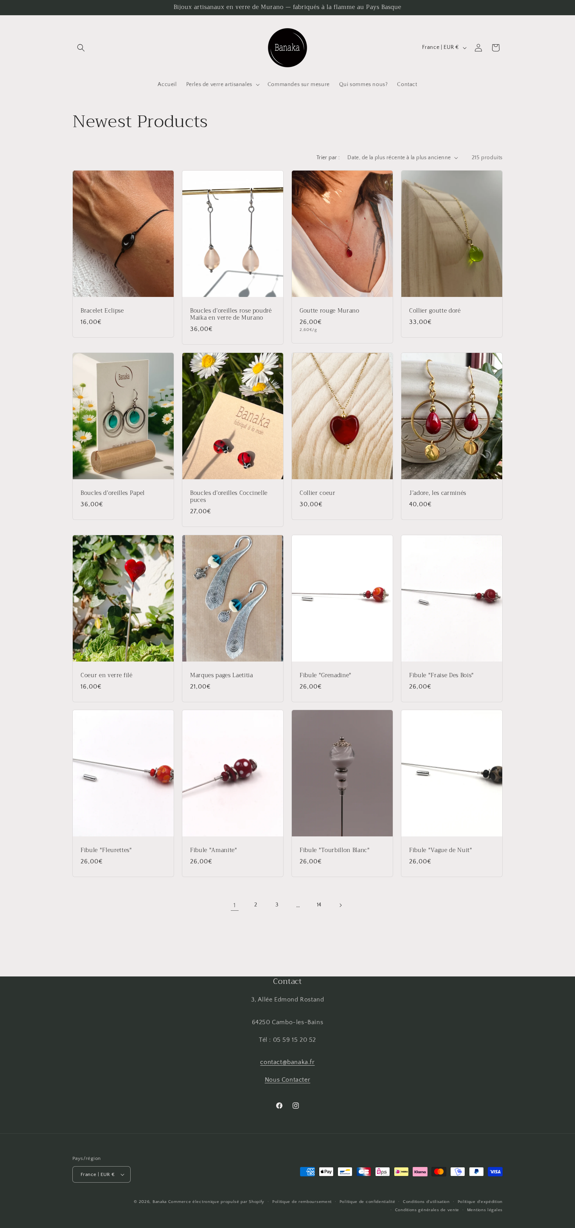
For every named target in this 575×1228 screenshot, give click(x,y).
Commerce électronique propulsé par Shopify (216, 1201)
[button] (81, 47)
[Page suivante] (340, 905)
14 (319, 905)
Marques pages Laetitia (221, 675)
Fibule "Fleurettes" (106, 850)
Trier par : (328, 158)
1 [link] (235, 905)
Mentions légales (485, 1210)
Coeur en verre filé (107, 675)
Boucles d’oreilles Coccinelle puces (229, 496)
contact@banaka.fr (287, 1062)
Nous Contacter (287, 1079)
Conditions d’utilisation (426, 1201)
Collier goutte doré (435, 310)
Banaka (160, 1201)
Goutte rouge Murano (329, 310)
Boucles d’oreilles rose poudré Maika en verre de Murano (231, 314)
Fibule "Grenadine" (326, 675)
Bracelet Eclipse (102, 310)
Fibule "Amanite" (213, 850)
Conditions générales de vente (427, 1210)
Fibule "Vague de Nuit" (441, 850)
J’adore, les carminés (437, 492)
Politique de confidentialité (367, 1201)
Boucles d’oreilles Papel (113, 492)
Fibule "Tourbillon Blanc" (335, 850)
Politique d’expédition (480, 1201)
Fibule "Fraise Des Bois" (441, 675)
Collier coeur (318, 492)
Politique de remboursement (302, 1201)
